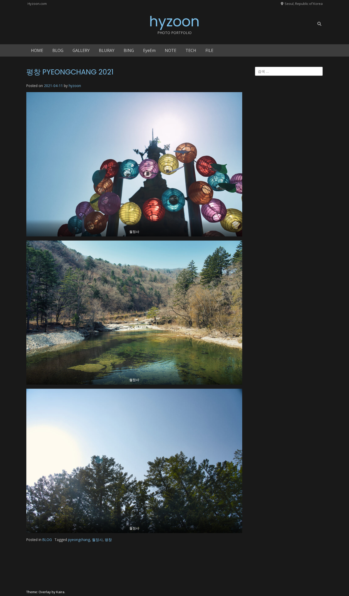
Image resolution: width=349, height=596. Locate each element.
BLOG (57, 50)
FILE (209, 50)
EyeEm (149, 50)
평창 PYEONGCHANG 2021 (69, 72)
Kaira (60, 592)
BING (129, 50)
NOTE (170, 50)
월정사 (97, 539)
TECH (190, 50)
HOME (37, 50)
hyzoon (174, 21)
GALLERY (81, 50)
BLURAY (106, 50)
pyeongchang (79, 539)
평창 (108, 539)
